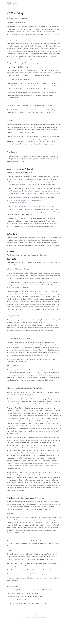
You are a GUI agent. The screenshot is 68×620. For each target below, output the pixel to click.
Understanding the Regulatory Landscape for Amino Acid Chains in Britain (30, 590)
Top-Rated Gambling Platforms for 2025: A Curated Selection (26, 603)
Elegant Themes (31, 617)
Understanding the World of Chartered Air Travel (23, 600)
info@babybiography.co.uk (17, 203)
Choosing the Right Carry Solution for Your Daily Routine (25, 596)
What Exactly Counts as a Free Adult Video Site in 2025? (25, 593)
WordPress (43, 617)
